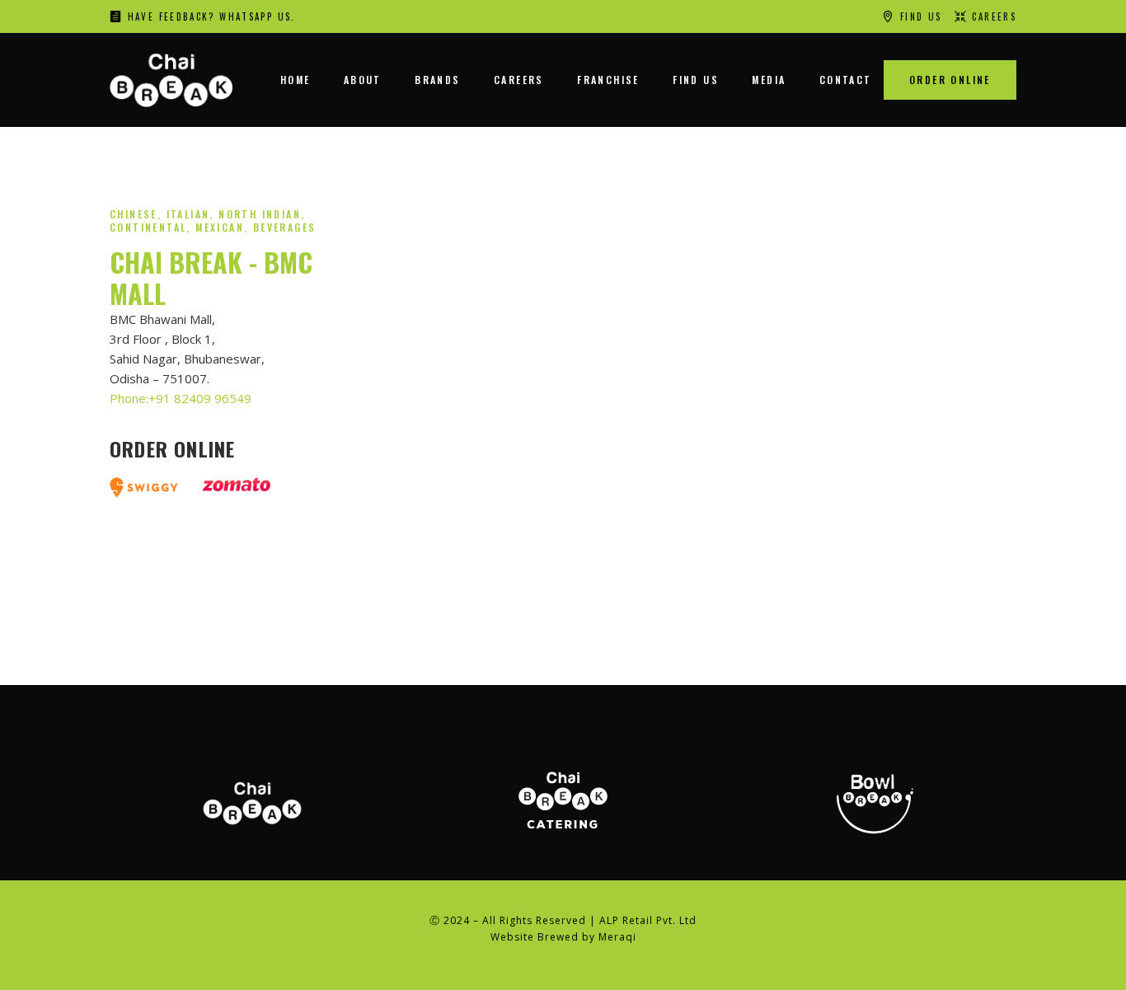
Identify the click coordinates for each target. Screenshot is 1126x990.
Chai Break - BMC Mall (211, 277)
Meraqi (617, 937)
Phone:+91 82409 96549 (180, 398)
